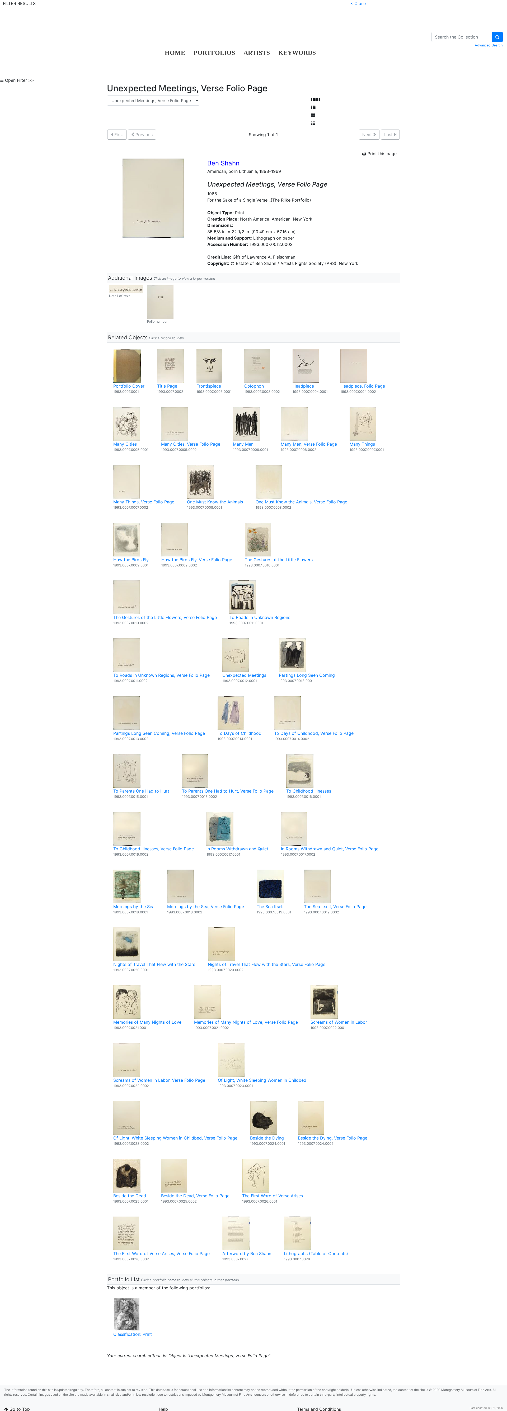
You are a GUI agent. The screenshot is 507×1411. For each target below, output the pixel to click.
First (118, 134)
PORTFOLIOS (214, 52)
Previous (143, 134)
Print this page (381, 153)
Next (367, 134)
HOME (175, 52)
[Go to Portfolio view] (313, 115)
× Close (358, 3)
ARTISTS (256, 52)
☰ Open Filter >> (17, 80)
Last (389, 134)
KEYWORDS (297, 52)
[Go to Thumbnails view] (313, 107)
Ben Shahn (223, 163)
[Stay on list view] (313, 123)
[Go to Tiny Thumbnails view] (315, 99)
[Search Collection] (497, 37)
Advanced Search (489, 45)
